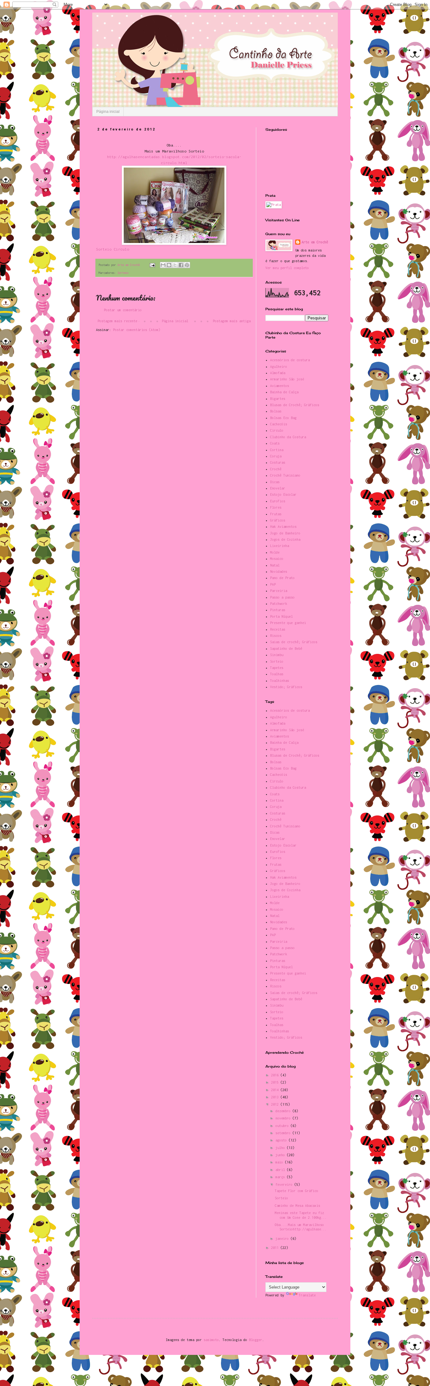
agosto (282, 1140)
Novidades (278, 571)
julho (281, 1148)
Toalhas (276, 674)
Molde (275, 552)
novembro (283, 1118)
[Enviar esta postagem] (152, 265)
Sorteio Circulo (112, 249)
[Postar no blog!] (169, 265)
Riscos (275, 636)
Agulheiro (278, 366)
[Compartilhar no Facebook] (181, 265)
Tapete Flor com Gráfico (296, 1191)
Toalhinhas (279, 680)
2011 (275, 1248)
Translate (307, 1295)
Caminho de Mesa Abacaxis (297, 1205)
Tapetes (276, 668)
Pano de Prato (282, 578)
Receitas (277, 629)
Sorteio (122, 272)
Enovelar (277, 488)
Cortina (276, 450)
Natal (275, 565)
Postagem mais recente (117, 321)
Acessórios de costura (290, 360)
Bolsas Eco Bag (283, 418)
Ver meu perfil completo (287, 268)
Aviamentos (279, 386)
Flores (275, 507)
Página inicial (108, 111)
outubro (283, 1126)
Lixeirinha (279, 546)
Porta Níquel (281, 616)
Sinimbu (276, 655)
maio (280, 1162)
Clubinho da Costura (288, 437)
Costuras (277, 462)
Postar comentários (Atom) (136, 330)
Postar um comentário (123, 310)
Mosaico (276, 558)
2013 (275, 1097)
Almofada (277, 373)
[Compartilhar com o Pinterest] (187, 265)
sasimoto (211, 1340)
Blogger (255, 1340)
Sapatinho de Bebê (286, 648)
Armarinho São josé (287, 379)
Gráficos (277, 520)
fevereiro (284, 1184)
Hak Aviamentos (283, 526)
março (281, 1177)
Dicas (275, 482)
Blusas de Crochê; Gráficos (294, 405)
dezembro (283, 1111)
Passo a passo (282, 597)
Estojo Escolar (283, 494)
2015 (275, 1082)
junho (281, 1155)
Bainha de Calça (284, 392)
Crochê (275, 469)
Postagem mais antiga (232, 321)
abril (281, 1170)
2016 (275, 1075)
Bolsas (275, 411)
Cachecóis (278, 424)
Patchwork (278, 603)
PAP (273, 584)
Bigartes (277, 398)
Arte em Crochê (315, 242)
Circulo (276, 430)
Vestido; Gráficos (286, 687)
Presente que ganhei (288, 623)
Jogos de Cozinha (285, 539)
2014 (275, 1090)
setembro (283, 1133)
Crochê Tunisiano (285, 475)
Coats (275, 443)
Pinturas (277, 610)
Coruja (275, 456)
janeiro (283, 1238)
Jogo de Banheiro (285, 533)
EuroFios (277, 501)
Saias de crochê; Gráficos (293, 642)
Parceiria (278, 591)
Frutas (275, 514)
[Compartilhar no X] (175, 265)
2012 (275, 1104)
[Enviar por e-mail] (163, 265)
